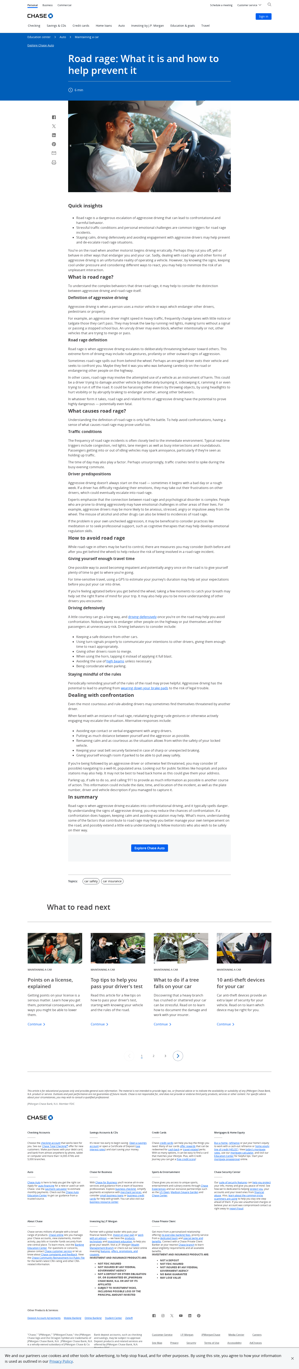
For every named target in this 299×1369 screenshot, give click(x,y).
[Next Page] (178, 1056)
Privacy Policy (61, 1361)
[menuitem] (221, 5)
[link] (154, 1316)
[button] (292, 1358)
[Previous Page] (129, 1056)
